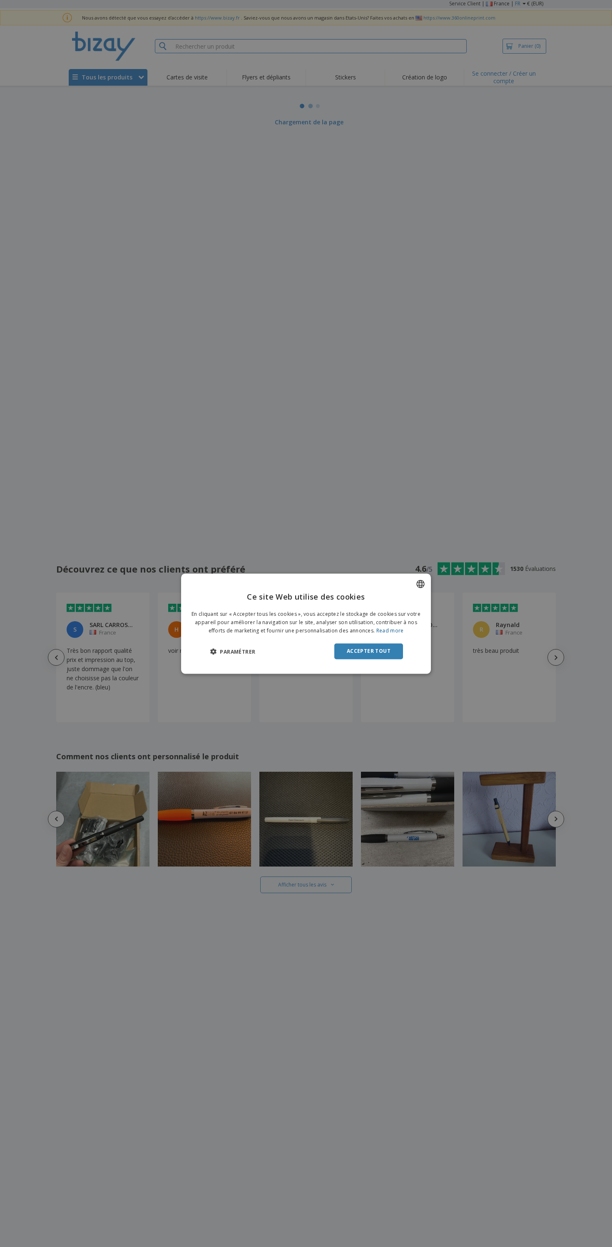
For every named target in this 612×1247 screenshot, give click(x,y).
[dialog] (306, 623)
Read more (390, 630)
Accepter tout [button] (369, 650)
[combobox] (420, 584)
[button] (232, 651)
